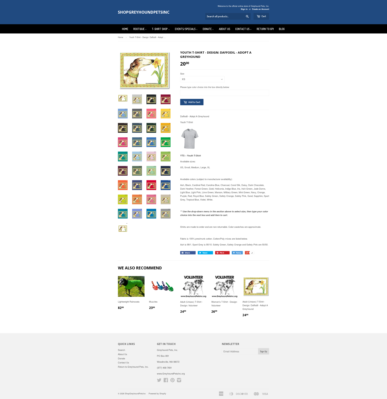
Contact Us (123, 362)
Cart (263, 16)
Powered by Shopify (157, 393)
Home (120, 37)
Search (121, 349)
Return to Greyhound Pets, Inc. (133, 366)
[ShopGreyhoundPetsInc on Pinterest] (172, 380)
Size (182, 73)
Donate (121, 358)
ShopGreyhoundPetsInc (141, 12)
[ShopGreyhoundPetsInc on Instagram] (179, 380)
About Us (122, 354)
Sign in (244, 9)
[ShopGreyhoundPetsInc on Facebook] (166, 380)
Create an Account (260, 9)
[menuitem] (123, 28)
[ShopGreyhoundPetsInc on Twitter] (159, 380)
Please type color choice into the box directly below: (204, 87)
